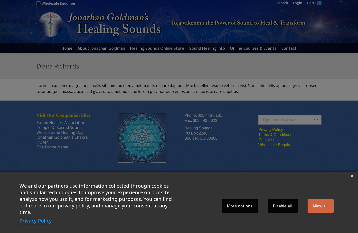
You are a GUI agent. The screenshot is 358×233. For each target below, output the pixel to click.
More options (239, 206)
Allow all (320, 206)
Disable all (282, 206)
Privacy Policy (35, 220)
